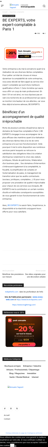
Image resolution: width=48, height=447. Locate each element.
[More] (27, 38)
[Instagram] (10, 408)
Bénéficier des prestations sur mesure (13, 275)
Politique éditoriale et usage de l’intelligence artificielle (24, 433)
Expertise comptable (17, 12)
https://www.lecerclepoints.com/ (29, 299)
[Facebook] (4, 38)
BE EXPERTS (13, 205)
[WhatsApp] (21, 38)
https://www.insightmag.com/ (24, 305)
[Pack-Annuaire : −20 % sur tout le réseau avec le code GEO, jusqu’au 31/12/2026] (24, 55)
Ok (12, 445)
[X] (10, 38)
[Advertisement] (20, 232)
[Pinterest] (16, 38)
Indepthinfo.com (11, 292)
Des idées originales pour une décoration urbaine (35, 275)
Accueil (4, 12)
